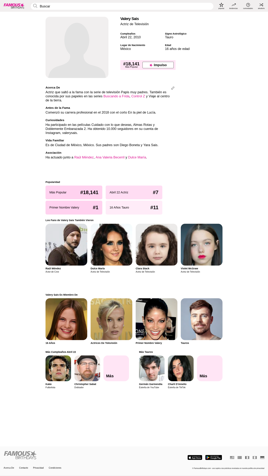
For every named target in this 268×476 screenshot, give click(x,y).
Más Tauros (146, 351)
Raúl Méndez (84, 157)
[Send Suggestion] (173, 88)
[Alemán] (262, 457)
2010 (137, 37)
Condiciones (55, 468)
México (125, 49)
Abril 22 (125, 37)
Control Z (138, 96)
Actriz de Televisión (134, 24)
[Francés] (247, 457)
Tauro (169, 37)
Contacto (23, 468)
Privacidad (38, 468)
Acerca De (9, 468)
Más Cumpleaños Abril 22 (61, 351)
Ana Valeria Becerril (110, 157)
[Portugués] (240, 457)
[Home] (68, 455)
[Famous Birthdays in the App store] (195, 457)
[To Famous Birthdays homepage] (14, 6)
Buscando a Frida (116, 96)
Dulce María (137, 157)
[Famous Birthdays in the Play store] (213, 457)
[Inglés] (232, 457)
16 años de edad (177, 49)
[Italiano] (255, 457)
